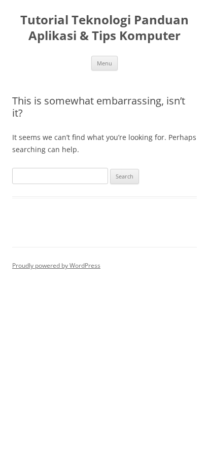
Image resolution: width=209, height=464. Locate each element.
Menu (104, 63)
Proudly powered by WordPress (56, 265)
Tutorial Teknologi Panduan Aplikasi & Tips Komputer (104, 28)
